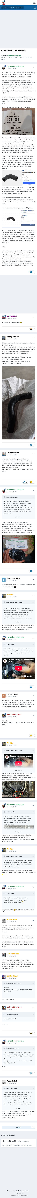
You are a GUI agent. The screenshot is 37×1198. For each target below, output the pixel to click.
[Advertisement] (18, 29)
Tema (9, 1191)
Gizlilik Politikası (19, 1191)
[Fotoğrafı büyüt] (18, 121)
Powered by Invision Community (18, 1195)
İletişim (28, 1191)
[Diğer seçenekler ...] (33, 67)
